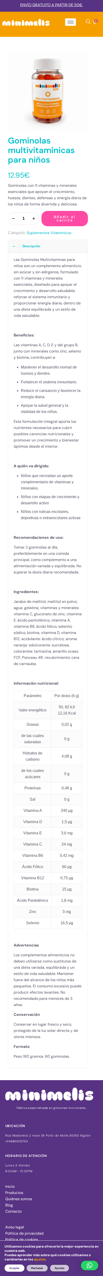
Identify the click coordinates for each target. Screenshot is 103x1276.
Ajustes (59, 1268)
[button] (89, 1265)
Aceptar (14, 1268)
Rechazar (37, 1268)
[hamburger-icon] (70, 22)
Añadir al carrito (64, 218)
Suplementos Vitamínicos (49, 232)
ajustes (40, 1259)
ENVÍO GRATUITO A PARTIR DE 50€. (51, 4)
